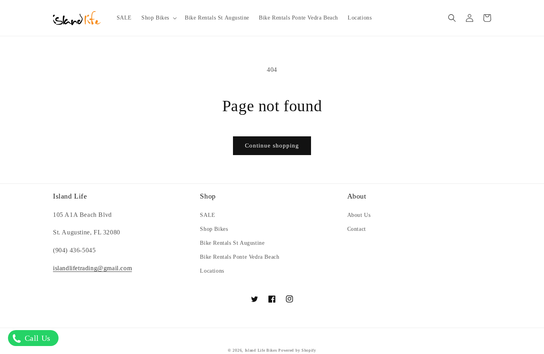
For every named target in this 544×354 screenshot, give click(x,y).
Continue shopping (272, 145)
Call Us (36, 338)
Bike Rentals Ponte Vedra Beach (239, 257)
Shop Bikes (214, 229)
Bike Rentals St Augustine (232, 243)
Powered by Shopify (297, 350)
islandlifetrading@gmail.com (92, 268)
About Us (359, 215)
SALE (207, 215)
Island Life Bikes (261, 350)
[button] (158, 18)
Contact (356, 229)
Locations (212, 271)
